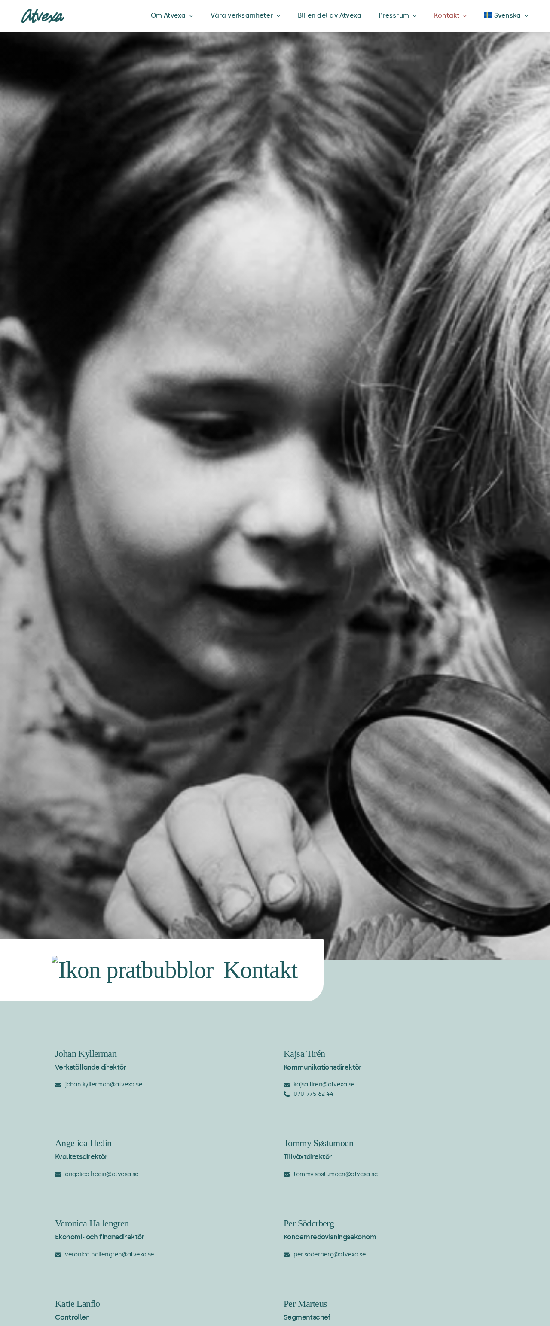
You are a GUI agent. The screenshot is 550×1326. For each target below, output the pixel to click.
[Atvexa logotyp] (42, 11)
